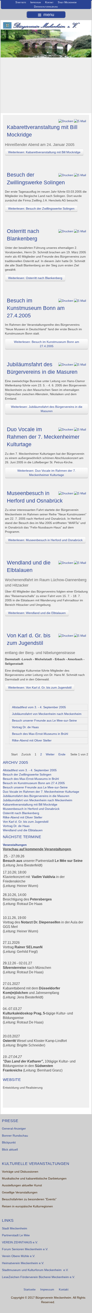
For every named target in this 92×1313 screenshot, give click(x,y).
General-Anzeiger (14, 1128)
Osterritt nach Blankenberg (21, 813)
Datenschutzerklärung (46, 6)
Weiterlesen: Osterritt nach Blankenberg (35, 278)
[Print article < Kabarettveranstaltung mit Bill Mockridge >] (65, 121)
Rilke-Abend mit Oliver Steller (32, 740)
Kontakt (49, 2)
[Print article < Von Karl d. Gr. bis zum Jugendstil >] (65, 635)
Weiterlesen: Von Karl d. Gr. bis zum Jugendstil (39, 687)
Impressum (35, 2)
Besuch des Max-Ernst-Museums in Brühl (40, 733)
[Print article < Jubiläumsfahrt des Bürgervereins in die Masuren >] (65, 364)
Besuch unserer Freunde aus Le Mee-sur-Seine (44, 720)
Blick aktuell (10, 1149)
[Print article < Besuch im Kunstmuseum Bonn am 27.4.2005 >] (65, 300)
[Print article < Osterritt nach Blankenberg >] (65, 231)
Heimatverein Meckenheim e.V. (23, 1263)
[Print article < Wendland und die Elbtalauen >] (65, 562)
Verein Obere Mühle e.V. (18, 1256)
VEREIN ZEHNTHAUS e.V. (20, 1242)
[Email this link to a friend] (80, 121)
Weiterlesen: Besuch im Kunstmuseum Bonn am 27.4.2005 (46, 344)
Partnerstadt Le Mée (16, 1235)
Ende (61, 754)
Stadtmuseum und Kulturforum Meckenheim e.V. (35, 1270)
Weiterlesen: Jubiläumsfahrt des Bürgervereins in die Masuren (46, 409)
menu (48, 14)
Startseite (20, 2)
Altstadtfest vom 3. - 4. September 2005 (39, 707)
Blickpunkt (9, 1142)
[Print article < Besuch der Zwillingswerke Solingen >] (65, 175)
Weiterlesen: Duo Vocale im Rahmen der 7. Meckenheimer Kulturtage (46, 473)
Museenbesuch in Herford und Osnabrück (31, 808)
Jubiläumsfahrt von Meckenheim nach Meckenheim (47, 714)
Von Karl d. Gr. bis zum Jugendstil (25, 821)
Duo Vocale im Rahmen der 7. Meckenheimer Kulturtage (43, 436)
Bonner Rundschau (15, 1135)
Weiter (50, 754)
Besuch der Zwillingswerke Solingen (27, 774)
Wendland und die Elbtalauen (23, 830)
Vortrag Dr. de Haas (25, 727)
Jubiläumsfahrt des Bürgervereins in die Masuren (36, 796)
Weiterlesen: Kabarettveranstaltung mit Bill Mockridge (44, 152)
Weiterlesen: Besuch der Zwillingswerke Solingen (41, 208)
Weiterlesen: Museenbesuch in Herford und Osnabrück (45, 540)
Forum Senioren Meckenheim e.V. (25, 1249)
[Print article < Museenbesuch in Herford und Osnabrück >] (65, 493)
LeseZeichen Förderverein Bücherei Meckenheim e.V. (38, 1277)
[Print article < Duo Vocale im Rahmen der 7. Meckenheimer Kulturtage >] (65, 429)
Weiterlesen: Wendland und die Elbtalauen (37, 613)
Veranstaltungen (15, 844)
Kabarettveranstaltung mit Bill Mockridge (30, 804)
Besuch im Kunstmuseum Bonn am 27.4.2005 (36, 307)
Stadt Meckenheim (67, 2)
